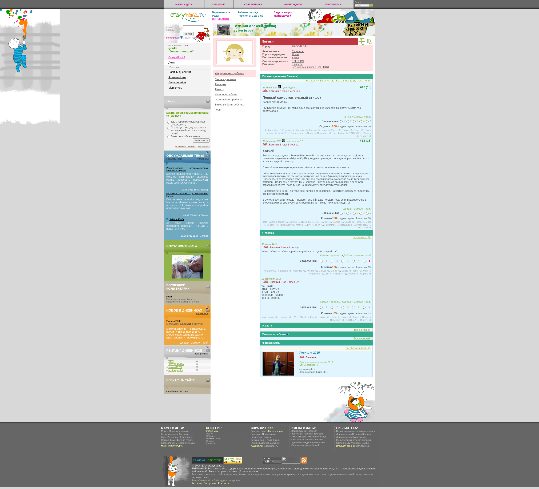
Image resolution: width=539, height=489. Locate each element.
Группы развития (260, 443)
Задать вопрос (283, 12)
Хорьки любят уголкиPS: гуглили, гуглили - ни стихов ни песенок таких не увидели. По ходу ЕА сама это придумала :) (312, 106)
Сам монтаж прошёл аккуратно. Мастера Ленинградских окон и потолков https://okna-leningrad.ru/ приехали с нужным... (187, 204)
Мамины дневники (178, 431)
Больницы (256, 434)
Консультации (275, 431)
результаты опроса (185, 146)
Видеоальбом (177, 82)
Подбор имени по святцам (313, 436)
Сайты (365, 443)
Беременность (221, 12)
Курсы (264, 431)
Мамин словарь (367, 431)
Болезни (267, 437)
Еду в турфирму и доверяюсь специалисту (188, 123)
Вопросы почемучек (347, 431)
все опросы (203, 146)
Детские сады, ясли (261, 440)
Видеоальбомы (169, 443)
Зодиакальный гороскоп (304, 431)
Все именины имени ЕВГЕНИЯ (310, 67)
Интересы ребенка (226, 94)
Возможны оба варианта (185, 136)
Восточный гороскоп (302, 433)
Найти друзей (282, 15)
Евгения (274, 91)
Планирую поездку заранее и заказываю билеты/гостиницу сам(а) (188, 130)
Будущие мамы (169, 434)
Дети (171, 62)
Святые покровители (311, 439)
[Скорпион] (369, 43)
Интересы (172, 437)
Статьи (340, 443)
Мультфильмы (344, 440)
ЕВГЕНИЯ (298, 61)
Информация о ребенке (229, 73)
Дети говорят (186, 437)
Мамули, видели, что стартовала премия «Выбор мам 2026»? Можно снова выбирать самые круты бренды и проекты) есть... (185, 333)
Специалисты (271, 446)
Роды (215, 15)
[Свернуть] (207, 101)
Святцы (295, 439)
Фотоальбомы (177, 77)
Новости (210, 443)
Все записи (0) (362, 338)
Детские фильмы (361, 440)
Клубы (209, 433)
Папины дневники (179, 71)
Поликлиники (269, 434)
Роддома (255, 431)
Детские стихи (344, 434)
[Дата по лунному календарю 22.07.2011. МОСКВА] (279, 87)
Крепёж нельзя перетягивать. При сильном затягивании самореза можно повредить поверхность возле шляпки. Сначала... (187, 178)
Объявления (363, 446)
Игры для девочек (345, 446)
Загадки (366, 434)
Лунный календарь (301, 442)
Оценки (210, 441)
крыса (295, 57)
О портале (210, 483)
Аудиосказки (359, 437)
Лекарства (256, 437)
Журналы (356, 443)
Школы (276, 440)
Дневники (184, 434)
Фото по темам (185, 440)
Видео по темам (186, 443)
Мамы (164, 431)
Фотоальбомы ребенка (228, 99)
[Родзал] (187, 277)
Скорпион (298, 51)
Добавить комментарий (194, 342)
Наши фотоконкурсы (172, 445)
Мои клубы (175, 87)
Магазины (275, 443)
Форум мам (212, 431)
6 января (297, 64)
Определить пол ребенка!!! (305, 445)
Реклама (197, 483)
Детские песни (344, 437)
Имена (295, 436)
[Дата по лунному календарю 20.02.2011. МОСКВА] (283, 141)
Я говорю (220, 84)
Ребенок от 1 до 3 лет (251, 15)
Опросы (210, 436)
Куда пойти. (257, 446)
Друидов (318, 433)
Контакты (223, 483)
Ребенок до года (248, 12)
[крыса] (361, 44)
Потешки (357, 434)
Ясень (295, 54)
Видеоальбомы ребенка (229, 104)
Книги (347, 443)
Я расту (219, 89)
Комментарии (213, 438)
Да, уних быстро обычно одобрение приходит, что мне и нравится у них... (187, 225)
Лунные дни (318, 442)
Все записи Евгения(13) (320, 80)
